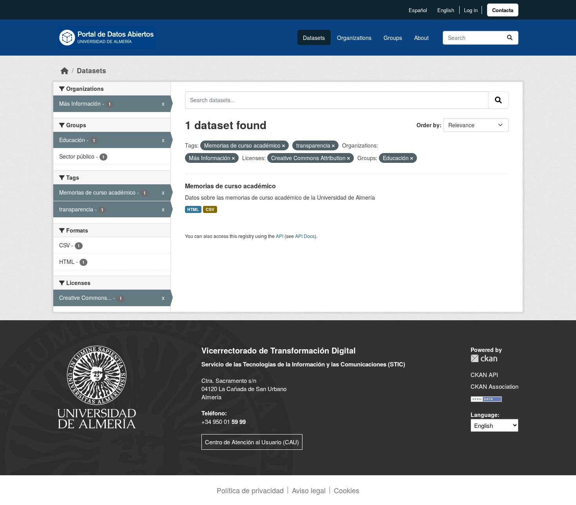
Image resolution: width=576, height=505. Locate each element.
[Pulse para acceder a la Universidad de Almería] (97, 386)
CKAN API (484, 374)
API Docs (305, 236)
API (279, 236)
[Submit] (510, 38)
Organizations (354, 37)
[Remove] (283, 145)
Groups (393, 37)
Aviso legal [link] (309, 490)
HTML (193, 209)
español (418, 10)
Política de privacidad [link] (250, 490)
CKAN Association (494, 386)
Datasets (314, 37)
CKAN (484, 358)
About (421, 37)
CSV (210, 209)
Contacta (502, 10)
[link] (502, 10)
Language (484, 414)
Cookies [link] (346, 490)
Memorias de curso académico (230, 185)
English (445, 10)
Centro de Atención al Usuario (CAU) (252, 442)
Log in (471, 10)
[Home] (65, 70)
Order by (428, 125)
